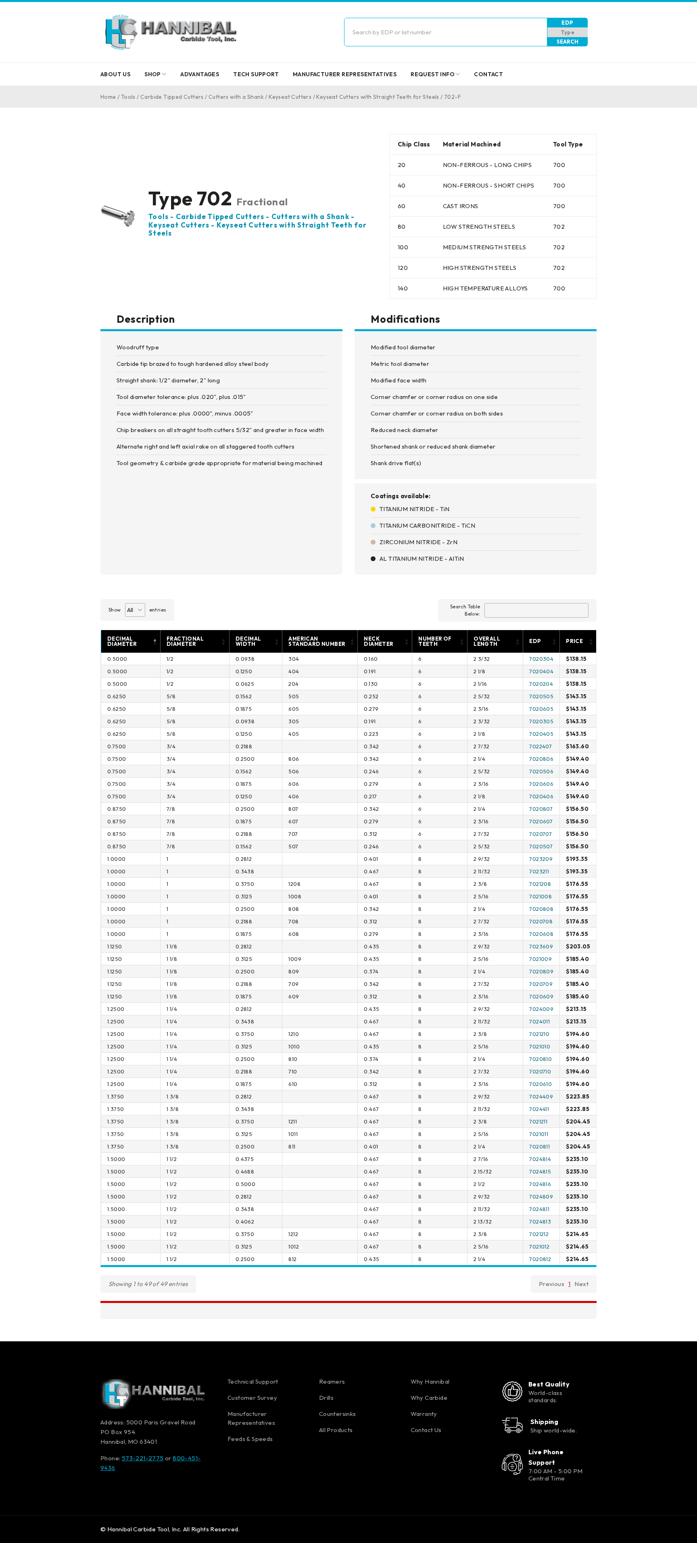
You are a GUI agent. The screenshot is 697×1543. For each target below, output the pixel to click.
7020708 (541, 921)
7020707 (540, 834)
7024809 (541, 1196)
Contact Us (426, 1430)
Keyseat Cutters (290, 96)
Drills (326, 1397)
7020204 (541, 684)
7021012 (539, 1246)
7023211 (539, 871)
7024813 (540, 1221)
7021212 (539, 1234)
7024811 (539, 1209)
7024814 (540, 1159)
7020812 (540, 1259)
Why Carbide (429, 1397)
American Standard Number (316, 641)
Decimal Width (248, 641)
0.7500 (116, 746)
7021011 (538, 1134)
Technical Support (252, 1381)
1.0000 (116, 859)
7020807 (541, 809)
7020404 (541, 671)
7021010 (539, 1046)
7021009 (540, 959)
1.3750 (115, 1096)
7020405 (541, 734)
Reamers (332, 1381)
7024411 (539, 1109)
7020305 (541, 721)
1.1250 (114, 946)
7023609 (541, 946)
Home (108, 96)
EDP (567, 22)
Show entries (137, 610)
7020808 (541, 909)
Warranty (424, 1414)
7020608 (541, 934)
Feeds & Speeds (250, 1439)
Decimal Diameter (122, 641)
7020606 (541, 784)
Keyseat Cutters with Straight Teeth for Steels (377, 96)
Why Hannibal (430, 1381)
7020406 (541, 796)
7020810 (540, 1059)
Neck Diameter (378, 641)
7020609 (541, 996)
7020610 (540, 1084)
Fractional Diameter (185, 641)
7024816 (540, 1184)
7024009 (541, 1009)
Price (574, 641)
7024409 (541, 1096)
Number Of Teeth (435, 641)
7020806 (541, 759)
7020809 (541, 971)
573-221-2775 (143, 1458)
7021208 (540, 884)
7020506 (541, 771)
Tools (128, 96)
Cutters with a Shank (236, 96)
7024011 (539, 1021)
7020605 (541, 709)
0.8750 (116, 809)
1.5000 (116, 1159)
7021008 (540, 896)
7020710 (540, 1071)
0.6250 (116, 696)
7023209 (541, 859)
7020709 (541, 984)
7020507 (541, 846)
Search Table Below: (465, 610)
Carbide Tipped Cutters (172, 96)
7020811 (539, 1146)
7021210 (539, 1034)
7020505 (541, 696)
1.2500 (115, 1009)
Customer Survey (252, 1397)
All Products (336, 1430)
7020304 (541, 659)
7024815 (540, 1171)
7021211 (538, 1121)
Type (568, 32)
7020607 (541, 821)
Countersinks (337, 1414)
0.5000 (117, 659)
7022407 (540, 746)
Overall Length (487, 641)
